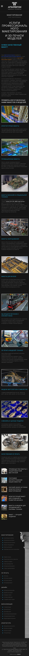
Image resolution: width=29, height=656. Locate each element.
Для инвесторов (7, 611)
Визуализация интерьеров (9, 618)
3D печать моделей (8, 578)
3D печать (6, 576)
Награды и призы (7, 595)
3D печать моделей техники (12, 350)
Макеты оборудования (10, 239)
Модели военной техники (9, 542)
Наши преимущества (8, 563)
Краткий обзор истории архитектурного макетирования (18, 489)
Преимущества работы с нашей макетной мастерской (18, 471)
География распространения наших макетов (15, 480)
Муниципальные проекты (9, 626)
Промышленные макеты (10, 159)
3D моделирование (8, 582)
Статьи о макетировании (9, 568)
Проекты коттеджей (8, 628)
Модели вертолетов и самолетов (14, 389)
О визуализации (7, 607)
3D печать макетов (8, 580)
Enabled (18, 654)
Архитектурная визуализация (10, 613)
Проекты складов (7, 630)
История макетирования (9, 566)
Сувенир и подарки (8, 561)
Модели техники (7, 557)
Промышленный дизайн (9, 590)
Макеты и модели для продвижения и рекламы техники (17, 507)
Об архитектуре (7, 632)
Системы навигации (8, 597)
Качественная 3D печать (10, 454)
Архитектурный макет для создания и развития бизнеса (17, 498)
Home (9, 17)
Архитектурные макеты (10, 126)
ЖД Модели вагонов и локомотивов (11, 549)
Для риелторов (7, 609)
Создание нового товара (9, 599)
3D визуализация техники (9, 616)
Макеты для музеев (8, 276)
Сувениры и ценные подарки (12, 421)
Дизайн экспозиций (8, 592)
